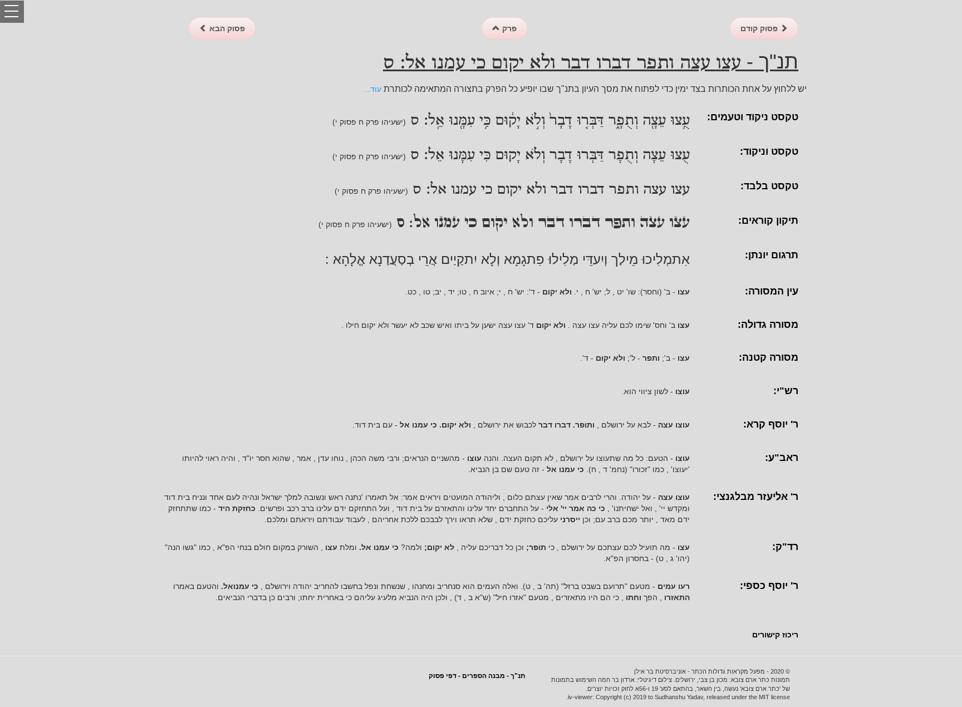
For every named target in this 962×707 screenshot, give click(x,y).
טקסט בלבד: (769, 186)
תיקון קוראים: (768, 220)
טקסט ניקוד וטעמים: (752, 116)
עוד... (372, 89)
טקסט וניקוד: (769, 151)
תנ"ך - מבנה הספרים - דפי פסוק (477, 676)
